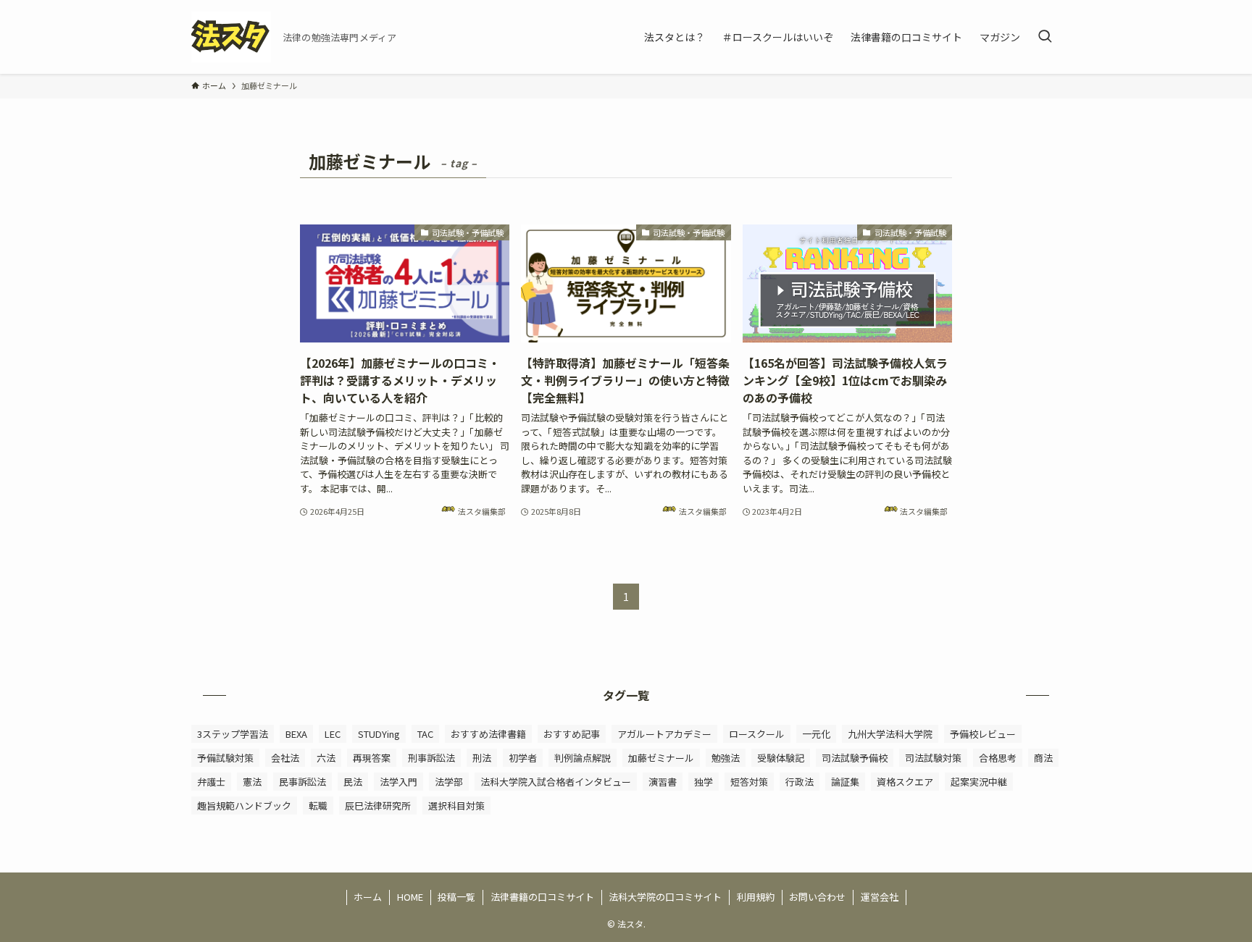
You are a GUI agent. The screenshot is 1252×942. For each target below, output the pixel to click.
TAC (425, 734)
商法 (1043, 758)
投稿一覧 (456, 897)
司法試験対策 (933, 758)
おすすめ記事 (571, 734)
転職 (318, 805)
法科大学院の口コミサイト (665, 897)
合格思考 (998, 758)
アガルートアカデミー (664, 734)
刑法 (481, 758)
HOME (410, 897)
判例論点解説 (582, 758)
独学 (703, 781)
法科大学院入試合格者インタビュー (555, 781)
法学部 (449, 781)
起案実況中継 (979, 781)
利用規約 (756, 897)
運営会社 (879, 897)
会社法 (285, 758)
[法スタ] (231, 37)
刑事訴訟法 (431, 758)
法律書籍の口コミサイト (542, 897)
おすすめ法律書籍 (488, 734)
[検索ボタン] (1045, 37)
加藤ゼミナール (661, 758)
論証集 (845, 781)
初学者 (523, 758)
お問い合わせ (817, 897)
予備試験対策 (225, 758)
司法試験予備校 (855, 758)
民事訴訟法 (302, 781)
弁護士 (211, 781)
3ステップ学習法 (232, 734)
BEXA (296, 734)
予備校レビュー (983, 734)
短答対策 (749, 781)
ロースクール (757, 734)
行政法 (799, 781)
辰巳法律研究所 (378, 805)
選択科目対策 (456, 805)
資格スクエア (905, 781)
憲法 (252, 781)
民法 (352, 781)
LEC (333, 734)
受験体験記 (780, 758)
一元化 (816, 734)
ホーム (368, 897)
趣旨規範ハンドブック (244, 805)
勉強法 (725, 758)
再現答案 (372, 758)
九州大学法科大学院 (890, 734)
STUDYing (379, 734)
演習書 (662, 781)
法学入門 (398, 781)
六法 (326, 758)
